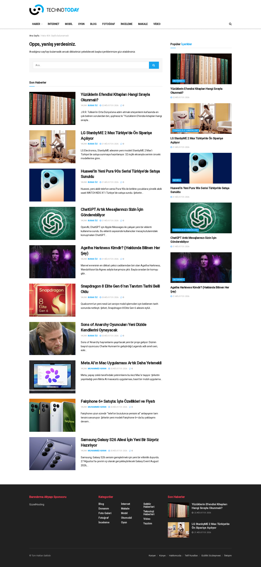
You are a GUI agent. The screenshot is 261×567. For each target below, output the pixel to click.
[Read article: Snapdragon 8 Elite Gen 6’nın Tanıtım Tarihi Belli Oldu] (52, 300)
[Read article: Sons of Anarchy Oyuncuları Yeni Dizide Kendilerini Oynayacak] (52, 338)
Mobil (68, 24)
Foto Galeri (105, 513)
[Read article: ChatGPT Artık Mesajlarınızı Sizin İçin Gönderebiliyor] (52, 223)
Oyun (81, 24)
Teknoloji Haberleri (185, 130)
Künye (162, 555)
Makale (143, 24)
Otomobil (126, 517)
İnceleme (126, 24)
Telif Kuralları (191, 555)
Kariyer (152, 555)
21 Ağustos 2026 (109, 144)
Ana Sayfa (34, 35)
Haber (36, 24)
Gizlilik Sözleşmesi (211, 555)
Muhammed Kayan (97, 368)
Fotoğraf (108, 24)
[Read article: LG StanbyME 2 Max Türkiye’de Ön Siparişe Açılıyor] (52, 146)
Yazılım (147, 523)
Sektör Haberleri (148, 505)
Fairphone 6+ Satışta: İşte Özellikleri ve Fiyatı (118, 401)
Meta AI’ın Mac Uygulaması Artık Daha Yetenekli (121, 363)
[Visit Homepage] (54, 9)
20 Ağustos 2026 (109, 297)
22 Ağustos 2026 (109, 105)
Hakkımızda (175, 555)
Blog (93, 24)
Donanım (104, 508)
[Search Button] (230, 24)
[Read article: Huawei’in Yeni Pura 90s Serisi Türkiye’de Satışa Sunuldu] (52, 185)
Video (157, 24)
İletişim (228, 555)
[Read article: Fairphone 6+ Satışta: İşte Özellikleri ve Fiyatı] (52, 415)
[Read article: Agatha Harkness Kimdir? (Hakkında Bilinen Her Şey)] (52, 261)
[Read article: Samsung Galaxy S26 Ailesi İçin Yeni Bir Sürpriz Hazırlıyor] (52, 453)
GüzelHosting (36, 504)
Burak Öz (93, 105)
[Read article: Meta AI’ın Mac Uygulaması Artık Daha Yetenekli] (52, 376)
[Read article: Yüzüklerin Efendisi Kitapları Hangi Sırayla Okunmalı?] (52, 108)
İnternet (53, 24)
